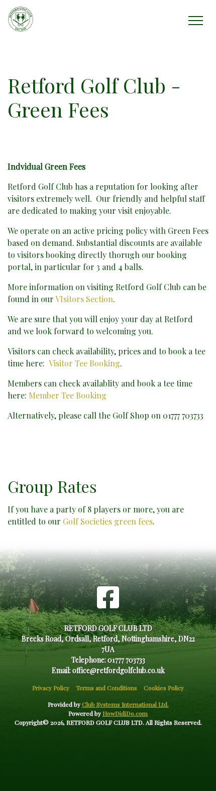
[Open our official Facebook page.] (108, 596)
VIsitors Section (84, 299)
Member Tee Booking (67, 395)
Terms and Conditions (106, 688)
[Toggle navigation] (195, 19)
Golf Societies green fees (108, 521)
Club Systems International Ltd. (125, 704)
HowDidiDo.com (125, 713)
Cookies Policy (164, 688)
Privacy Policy (50, 688)
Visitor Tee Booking (84, 363)
